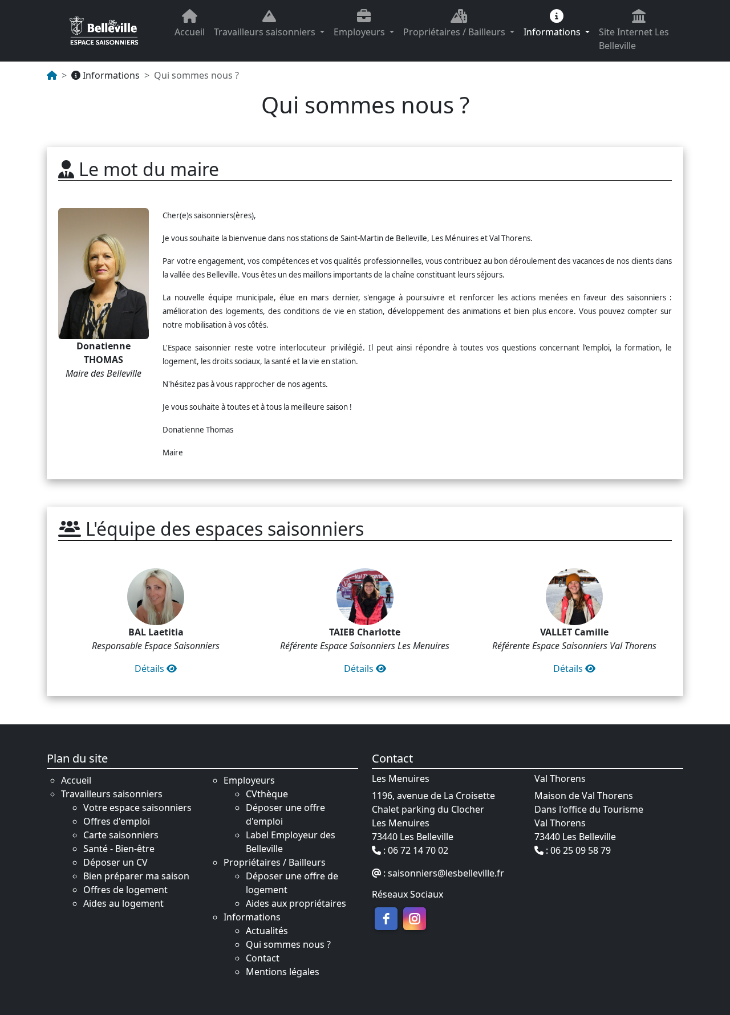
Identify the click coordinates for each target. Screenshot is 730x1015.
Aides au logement (123, 903)
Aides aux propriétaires (296, 903)
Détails (151, 668)
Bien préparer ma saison (136, 876)
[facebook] (386, 918)
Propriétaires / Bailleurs (455, 32)
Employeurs (360, 32)
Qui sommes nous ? (288, 944)
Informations (553, 32)
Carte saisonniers (121, 835)
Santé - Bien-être (119, 848)
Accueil (190, 32)
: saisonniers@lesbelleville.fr (442, 873)
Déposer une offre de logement (292, 883)
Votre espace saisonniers (137, 807)
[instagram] (414, 918)
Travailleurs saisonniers (266, 32)
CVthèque (267, 794)
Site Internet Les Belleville (634, 39)
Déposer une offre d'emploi (285, 814)
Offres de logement (125, 889)
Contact (262, 958)
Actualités (267, 930)
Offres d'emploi (116, 821)
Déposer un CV (115, 862)
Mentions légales (282, 971)
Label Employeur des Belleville (290, 842)
